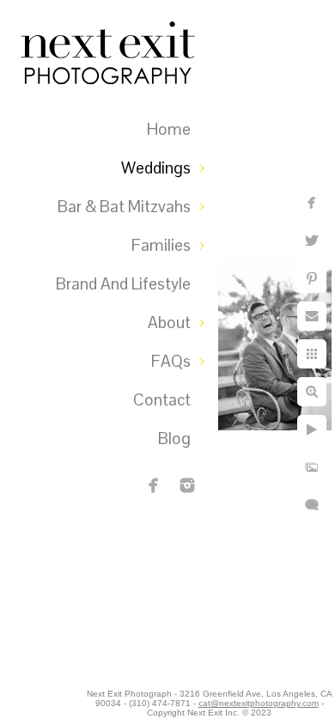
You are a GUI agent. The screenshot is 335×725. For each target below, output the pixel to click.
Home (169, 129)
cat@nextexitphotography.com (258, 703)
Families (161, 245)
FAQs (171, 361)
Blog (174, 438)
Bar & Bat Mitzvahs (124, 206)
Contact (162, 400)
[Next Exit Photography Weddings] (187, 485)
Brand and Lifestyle (123, 284)
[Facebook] (153, 485)
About (169, 322)
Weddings (156, 168)
